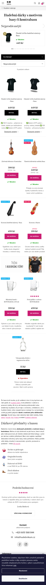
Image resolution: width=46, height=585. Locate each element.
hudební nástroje (31, 417)
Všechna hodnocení (23, 513)
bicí (12, 417)
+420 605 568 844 (25, 532)
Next (44, 26)
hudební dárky (16, 403)
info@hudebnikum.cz (25, 537)
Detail (11, 113)
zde (14, 565)
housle (8, 417)
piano (3, 417)
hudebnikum (26, 544)
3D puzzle (16, 443)
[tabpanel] (23, 38)
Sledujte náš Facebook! (19, 544)
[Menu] (3, 3)
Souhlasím (23, 578)
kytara (16, 417)
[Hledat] (35, 3)
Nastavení (23, 570)
